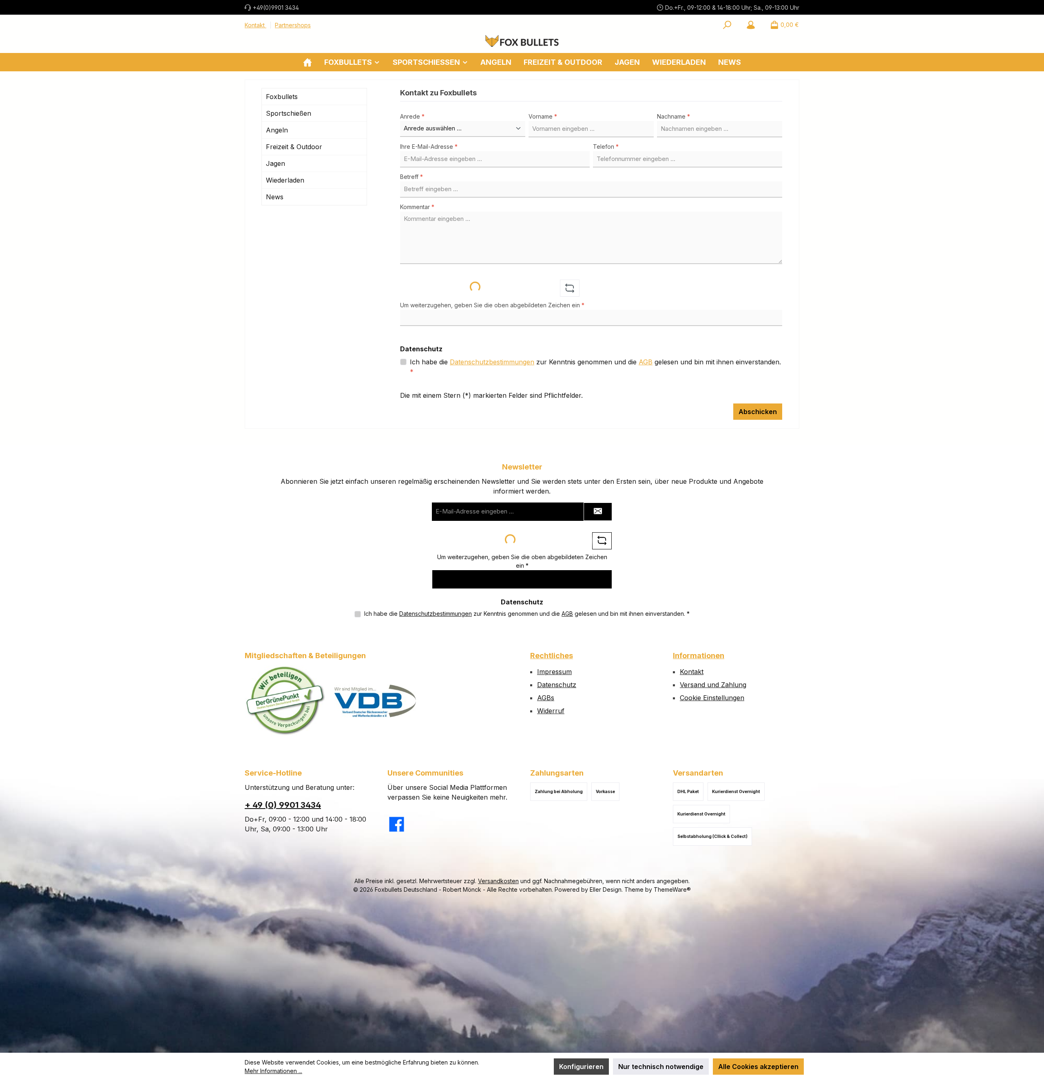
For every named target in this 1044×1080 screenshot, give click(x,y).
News (274, 197)
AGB (645, 362)
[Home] (307, 62)
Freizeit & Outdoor (294, 147)
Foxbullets (282, 97)
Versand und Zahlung (713, 685)
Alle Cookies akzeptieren (758, 1066)
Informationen (698, 655)
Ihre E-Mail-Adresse (429, 146)
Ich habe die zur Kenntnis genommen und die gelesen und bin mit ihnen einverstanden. (595, 367)
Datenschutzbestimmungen (492, 362)
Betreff (411, 176)
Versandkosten (498, 880)
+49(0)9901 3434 (276, 7)
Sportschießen (288, 113)
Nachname (673, 116)
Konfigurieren (581, 1066)
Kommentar (417, 206)
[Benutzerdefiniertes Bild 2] (375, 701)
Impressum (554, 672)
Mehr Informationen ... (273, 1070)
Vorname (543, 116)
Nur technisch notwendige (660, 1066)
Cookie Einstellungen (712, 698)
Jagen (275, 163)
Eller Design (606, 889)
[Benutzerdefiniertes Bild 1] (285, 700)
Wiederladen (285, 180)
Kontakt (255, 25)
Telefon (606, 146)
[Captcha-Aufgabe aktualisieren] (570, 288)
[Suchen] (727, 25)
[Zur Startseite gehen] (522, 41)
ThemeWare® (672, 889)
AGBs (545, 698)
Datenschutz (556, 685)
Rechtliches (551, 655)
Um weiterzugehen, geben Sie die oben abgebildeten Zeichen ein (492, 305)
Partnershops (293, 25)
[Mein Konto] (751, 25)
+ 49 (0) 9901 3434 (283, 805)
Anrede (412, 116)
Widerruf (550, 711)
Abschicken (758, 412)
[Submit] (598, 512)
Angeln (277, 130)
